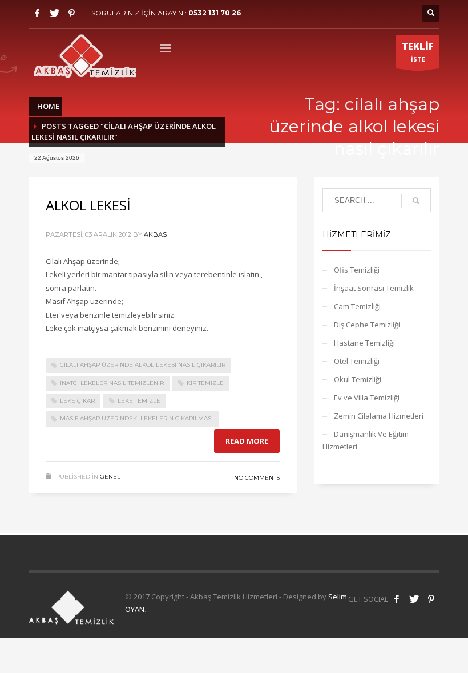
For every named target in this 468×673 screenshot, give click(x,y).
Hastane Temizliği (364, 343)
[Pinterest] (71, 13)
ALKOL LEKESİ (88, 205)
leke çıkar (77, 400)
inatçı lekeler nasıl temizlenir (112, 383)
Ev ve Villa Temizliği (367, 397)
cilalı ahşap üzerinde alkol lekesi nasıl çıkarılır (142, 364)
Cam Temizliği (357, 306)
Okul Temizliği (357, 379)
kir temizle (205, 383)
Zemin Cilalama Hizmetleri (378, 416)
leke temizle (139, 400)
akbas (155, 234)
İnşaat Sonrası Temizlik (374, 288)
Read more (246, 441)
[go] (416, 201)
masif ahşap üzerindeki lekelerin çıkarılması (136, 418)
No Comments (257, 477)
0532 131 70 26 (214, 13)
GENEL (110, 476)
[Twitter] (54, 13)
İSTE (418, 51)
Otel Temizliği (357, 361)
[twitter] (413, 598)
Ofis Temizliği (357, 270)
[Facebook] (37, 13)
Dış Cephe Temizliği (367, 324)
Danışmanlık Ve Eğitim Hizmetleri (365, 440)
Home (48, 106)
